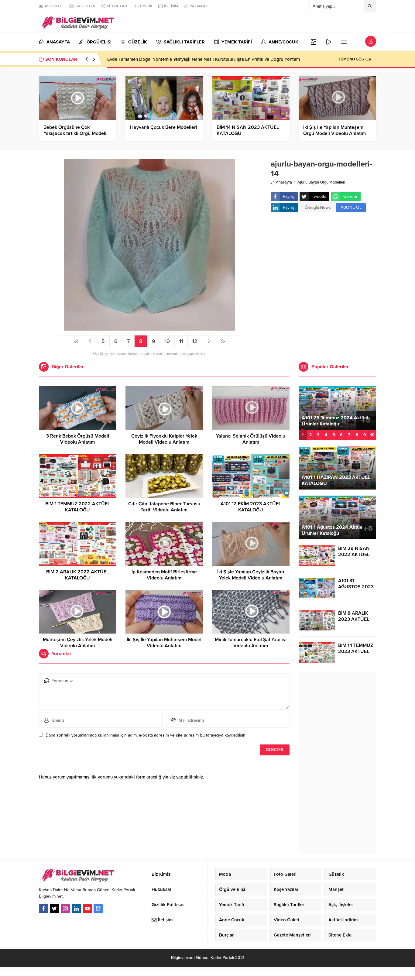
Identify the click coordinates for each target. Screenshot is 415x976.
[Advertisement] (323, 265)
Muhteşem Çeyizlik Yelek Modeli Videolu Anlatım (77, 643)
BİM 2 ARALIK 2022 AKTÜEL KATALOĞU (77, 575)
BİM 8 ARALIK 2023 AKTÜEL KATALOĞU (353, 619)
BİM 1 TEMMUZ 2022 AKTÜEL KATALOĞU (77, 507)
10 (167, 341)
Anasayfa (284, 182)
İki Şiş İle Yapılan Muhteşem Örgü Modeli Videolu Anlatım (334, 130)
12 (194, 341)
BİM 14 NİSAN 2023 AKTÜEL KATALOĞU (248, 130)
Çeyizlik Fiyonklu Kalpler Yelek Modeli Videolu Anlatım (164, 439)
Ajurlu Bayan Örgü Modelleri (321, 182)
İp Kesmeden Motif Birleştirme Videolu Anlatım (164, 575)
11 (181, 341)
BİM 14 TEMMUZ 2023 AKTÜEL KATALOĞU (355, 651)
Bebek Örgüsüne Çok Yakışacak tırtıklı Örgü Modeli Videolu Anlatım (74, 133)
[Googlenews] (98, 908)
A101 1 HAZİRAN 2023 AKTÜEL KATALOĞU (336, 480)
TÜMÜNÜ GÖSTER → (357, 59)
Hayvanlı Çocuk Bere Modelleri (163, 127)
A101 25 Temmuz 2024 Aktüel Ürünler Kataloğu (335, 421)
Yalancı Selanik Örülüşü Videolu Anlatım (250, 439)
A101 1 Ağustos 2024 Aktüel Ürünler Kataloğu (333, 530)
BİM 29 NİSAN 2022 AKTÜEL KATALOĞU (354, 554)
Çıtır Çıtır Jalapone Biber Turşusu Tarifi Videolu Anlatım (164, 507)
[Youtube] (87, 908)
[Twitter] (54, 908)
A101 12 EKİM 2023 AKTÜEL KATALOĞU (251, 507)
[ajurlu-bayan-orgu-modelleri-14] (149, 328)
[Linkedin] (76, 908)
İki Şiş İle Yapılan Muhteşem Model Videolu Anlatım (164, 643)
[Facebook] (43, 908)
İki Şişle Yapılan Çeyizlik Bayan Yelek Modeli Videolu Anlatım (250, 575)
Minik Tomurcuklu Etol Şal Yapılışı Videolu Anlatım (250, 643)
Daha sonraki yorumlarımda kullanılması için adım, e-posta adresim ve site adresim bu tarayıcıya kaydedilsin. (146, 735)
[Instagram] (65, 908)
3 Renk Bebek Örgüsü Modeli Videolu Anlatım (77, 439)
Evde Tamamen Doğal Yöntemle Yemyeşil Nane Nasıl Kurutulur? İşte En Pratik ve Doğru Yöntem (203, 59)
